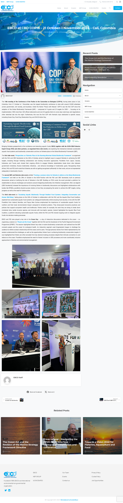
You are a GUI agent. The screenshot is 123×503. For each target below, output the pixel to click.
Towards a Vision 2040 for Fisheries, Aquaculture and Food (100, 445)
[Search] (110, 8)
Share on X (51, 392)
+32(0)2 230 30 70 (107, 2)
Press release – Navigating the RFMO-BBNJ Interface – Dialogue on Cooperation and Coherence (61, 443)
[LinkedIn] (120, 2)
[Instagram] (89, 130)
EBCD (2, 2)
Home (34, 32)
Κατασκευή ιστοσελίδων (69, 500)
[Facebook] (85, 130)
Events (87, 117)
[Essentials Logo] (10, 474)
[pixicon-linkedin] (9, 490)
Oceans (87, 101)
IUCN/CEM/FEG (20, 2)
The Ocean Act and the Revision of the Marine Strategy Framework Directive (20, 445)
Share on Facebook (36, 392)
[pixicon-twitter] (5, 490)
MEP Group (10, 2)
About (87, 95)
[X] (117, 2)
